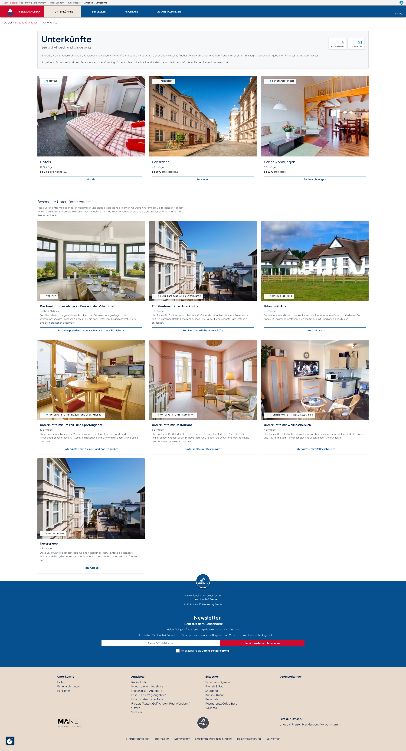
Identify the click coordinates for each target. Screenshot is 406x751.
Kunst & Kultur (214, 695)
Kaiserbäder (74, 2)
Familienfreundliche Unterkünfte (203, 330)
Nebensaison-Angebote (146, 690)
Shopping (211, 690)
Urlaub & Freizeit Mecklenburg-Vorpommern (308, 724)
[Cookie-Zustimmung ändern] (10, 741)
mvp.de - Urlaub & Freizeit (203, 599)
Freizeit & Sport (215, 686)
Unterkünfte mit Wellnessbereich (315, 449)
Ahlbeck (95, 2)
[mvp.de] (401, 2)
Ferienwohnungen (315, 179)
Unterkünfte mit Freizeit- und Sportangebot (91, 449)
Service (399, 13)
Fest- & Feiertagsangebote (148, 695)
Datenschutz (182, 739)
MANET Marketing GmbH (207, 604)
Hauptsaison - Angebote (147, 686)
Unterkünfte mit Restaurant (202, 449)
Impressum (161, 739)
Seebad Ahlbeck (28, 22)
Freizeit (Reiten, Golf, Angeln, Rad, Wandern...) (160, 703)
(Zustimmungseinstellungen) (213, 739)
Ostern (135, 708)
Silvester (136, 712)
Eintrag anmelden (137, 739)
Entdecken (212, 676)
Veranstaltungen (290, 676)
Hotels (91, 179)
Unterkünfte (65, 676)
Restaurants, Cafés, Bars (221, 703)
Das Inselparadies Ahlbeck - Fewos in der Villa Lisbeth (91, 330)
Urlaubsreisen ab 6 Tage (147, 699)
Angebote (137, 676)
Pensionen (202, 179)
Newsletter (273, 739)
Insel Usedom (57, 2)
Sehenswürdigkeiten (218, 682)
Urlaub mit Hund (315, 330)
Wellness (211, 708)
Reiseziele (211, 699)
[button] (31, 10)
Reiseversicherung (249, 739)
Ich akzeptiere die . (204, 650)
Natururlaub (91, 567)
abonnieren (262, 643)
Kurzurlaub (138, 682)
